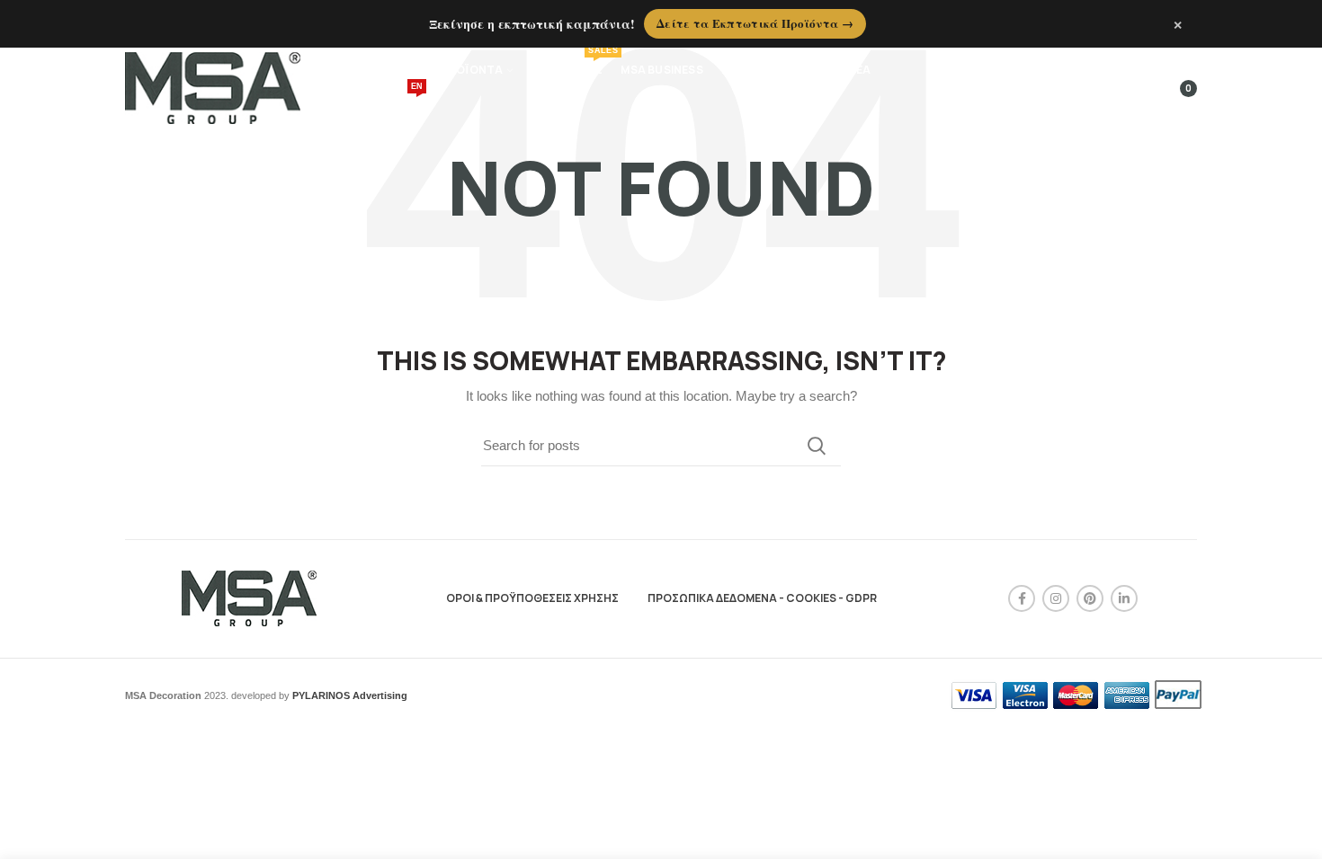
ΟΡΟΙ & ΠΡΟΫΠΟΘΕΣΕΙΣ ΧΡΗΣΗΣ (532, 598)
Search (816, 445)
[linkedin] (1124, 598)
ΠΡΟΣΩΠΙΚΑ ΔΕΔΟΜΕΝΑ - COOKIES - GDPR (762, 598)
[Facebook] (1021, 598)
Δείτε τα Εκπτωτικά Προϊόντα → (755, 22)
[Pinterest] (1089, 598)
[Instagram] (1055, 598)
